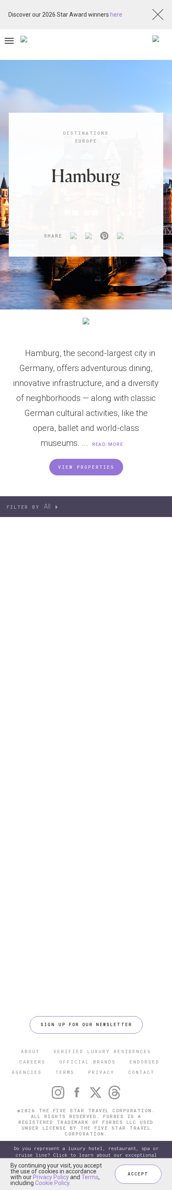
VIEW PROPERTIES (86, 467)
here (116, 14)
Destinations (86, 133)
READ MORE (108, 444)
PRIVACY (101, 1072)
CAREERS (32, 1062)
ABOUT (30, 1051)
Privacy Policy (51, 1177)
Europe (86, 141)
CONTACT (141, 1072)
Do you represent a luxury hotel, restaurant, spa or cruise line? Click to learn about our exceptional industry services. (86, 1155)
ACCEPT (138, 1174)
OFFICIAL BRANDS (87, 1062)
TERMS (65, 1072)
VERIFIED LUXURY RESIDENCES (102, 1051)
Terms (90, 1177)
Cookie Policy (52, 1183)
